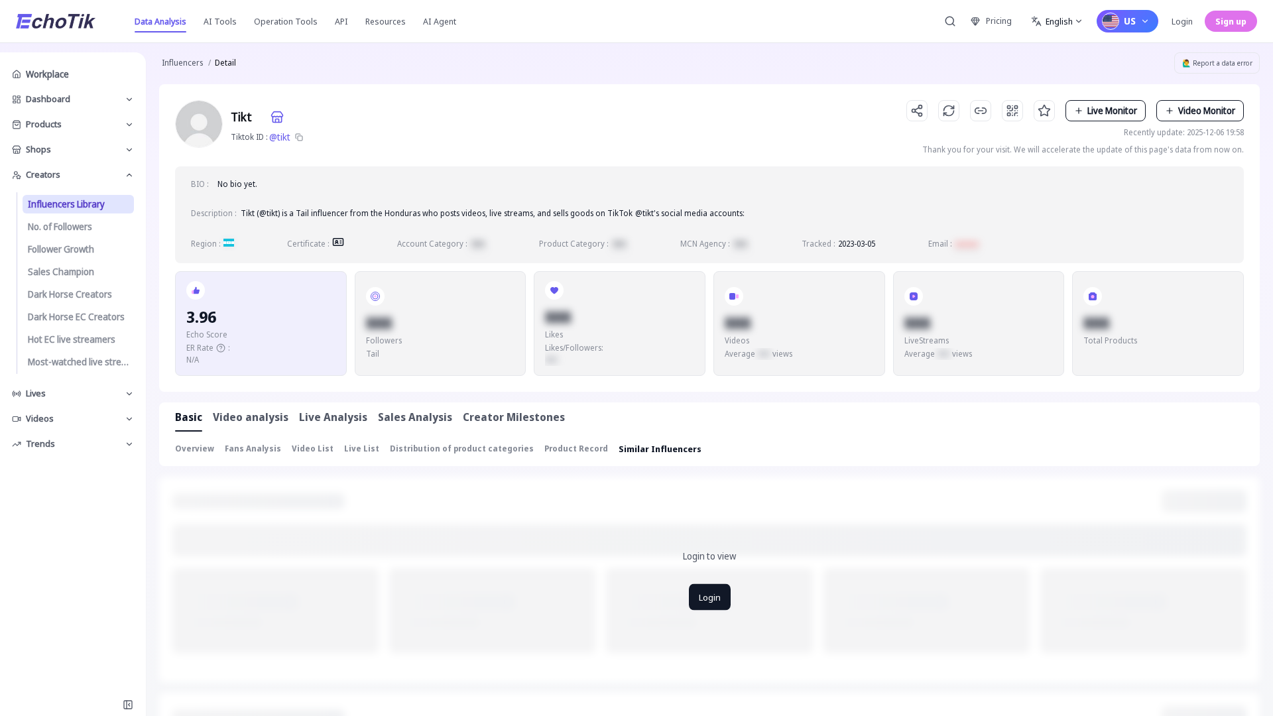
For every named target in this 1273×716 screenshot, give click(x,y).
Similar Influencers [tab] (660, 449)
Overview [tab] (194, 448)
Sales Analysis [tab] (415, 417)
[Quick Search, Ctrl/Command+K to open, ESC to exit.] (950, 21)
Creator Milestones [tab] (514, 417)
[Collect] (1044, 110)
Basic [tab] (188, 417)
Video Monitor (1206, 110)
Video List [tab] (312, 448)
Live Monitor (1112, 110)
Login (1182, 21)
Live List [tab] (361, 448)
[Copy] (299, 137)
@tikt (279, 137)
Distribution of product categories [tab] (462, 448)
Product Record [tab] (576, 448)
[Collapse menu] (128, 704)
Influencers (182, 62)
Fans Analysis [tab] (253, 448)
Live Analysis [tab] (333, 417)
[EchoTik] (55, 21)
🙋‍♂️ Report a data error (1217, 63)
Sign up (1230, 21)
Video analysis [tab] (250, 417)
